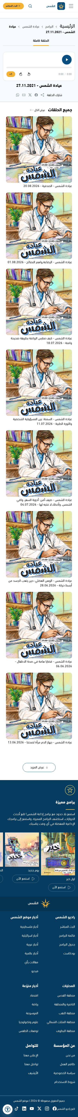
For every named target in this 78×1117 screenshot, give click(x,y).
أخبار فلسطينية (29, 927)
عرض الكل (39, 110)
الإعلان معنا (31, 1055)
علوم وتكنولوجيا (28, 1022)
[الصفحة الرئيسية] (55, 6)
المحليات (68, 986)
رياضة (35, 1004)
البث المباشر (11, 6)
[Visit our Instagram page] (49, 1109)
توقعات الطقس (28, 1031)
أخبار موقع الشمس (24, 917)
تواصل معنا (31, 1064)
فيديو (34, 971)
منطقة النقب (67, 1013)
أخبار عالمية (31, 953)
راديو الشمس (65, 917)
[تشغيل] (67, 59)
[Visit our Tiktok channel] (18, 1109)
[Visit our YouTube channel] (33, 1109)
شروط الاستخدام (64, 1082)
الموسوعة (32, 1013)
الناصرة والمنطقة (64, 1004)
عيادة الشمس (30, 26)
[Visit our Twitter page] (41, 1109)
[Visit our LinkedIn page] (26, 1109)
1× (10, 74)
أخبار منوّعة (30, 986)
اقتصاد (34, 995)
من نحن (70, 1055)
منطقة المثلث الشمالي (61, 1022)
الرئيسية (67, 26)
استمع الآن (59, 887)
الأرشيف (33, 1073)
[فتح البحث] (30, 6)
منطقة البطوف (65, 1031)
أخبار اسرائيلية (30, 935)
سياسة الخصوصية (64, 1073)
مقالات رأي (31, 962)
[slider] (39, 67)
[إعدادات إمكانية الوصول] (7, 1109)
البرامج (49, 26)
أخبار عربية (32, 944)
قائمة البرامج (67, 935)
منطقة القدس (66, 995)
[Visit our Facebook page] (55, 1109)
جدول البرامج (67, 944)
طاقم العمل (67, 1064)
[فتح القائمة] (71, 6)
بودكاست (69, 953)
